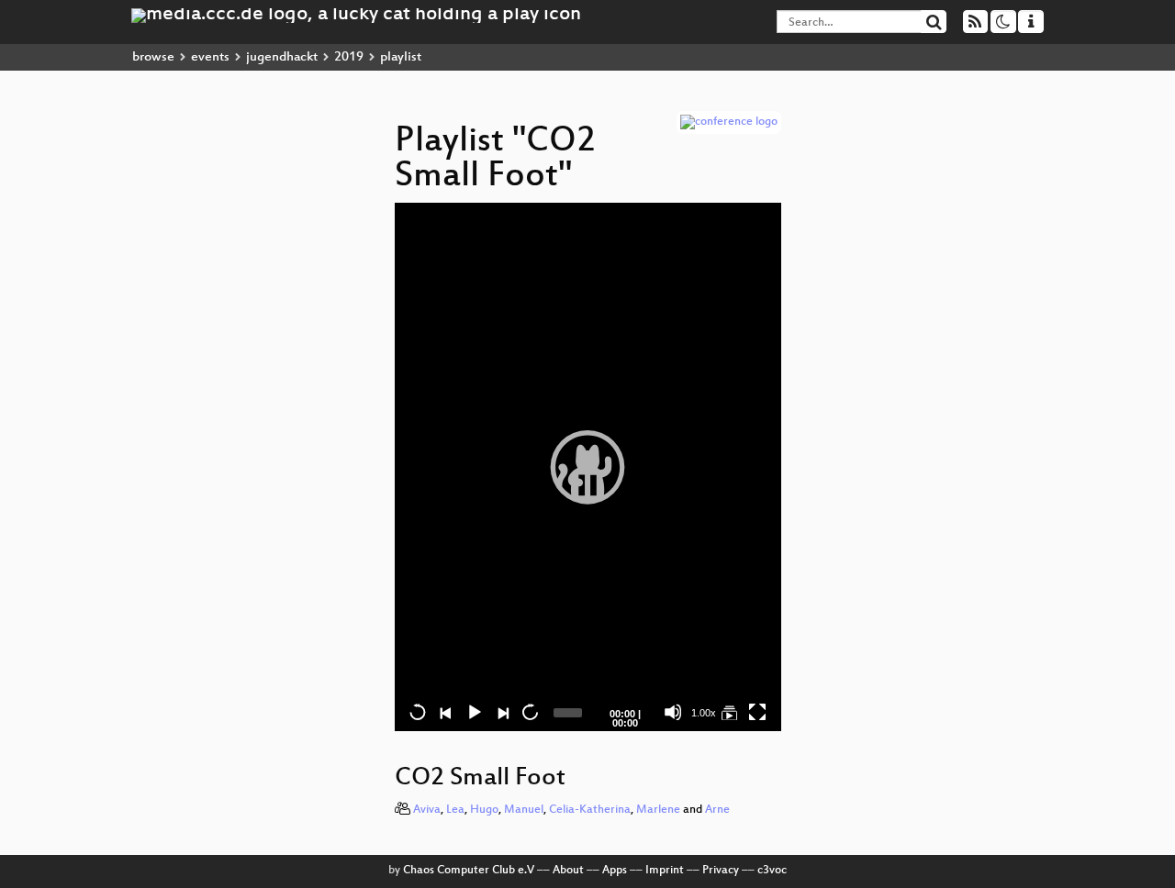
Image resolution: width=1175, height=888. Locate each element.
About (568, 870)
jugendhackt (282, 57)
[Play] (587, 467)
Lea (455, 810)
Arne (717, 810)
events (210, 57)
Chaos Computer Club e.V (468, 870)
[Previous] (445, 712)
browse (153, 57)
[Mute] (673, 712)
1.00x (703, 712)
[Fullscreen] (757, 712)
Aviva (427, 810)
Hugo (484, 810)
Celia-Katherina (590, 810)
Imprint (664, 870)
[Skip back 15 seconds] (417, 712)
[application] (588, 467)
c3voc (772, 870)
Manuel (523, 810)
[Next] (502, 712)
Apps (614, 870)
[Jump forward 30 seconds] (529, 712)
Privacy (720, 870)
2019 (349, 57)
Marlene (658, 810)
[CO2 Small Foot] (729, 712)
